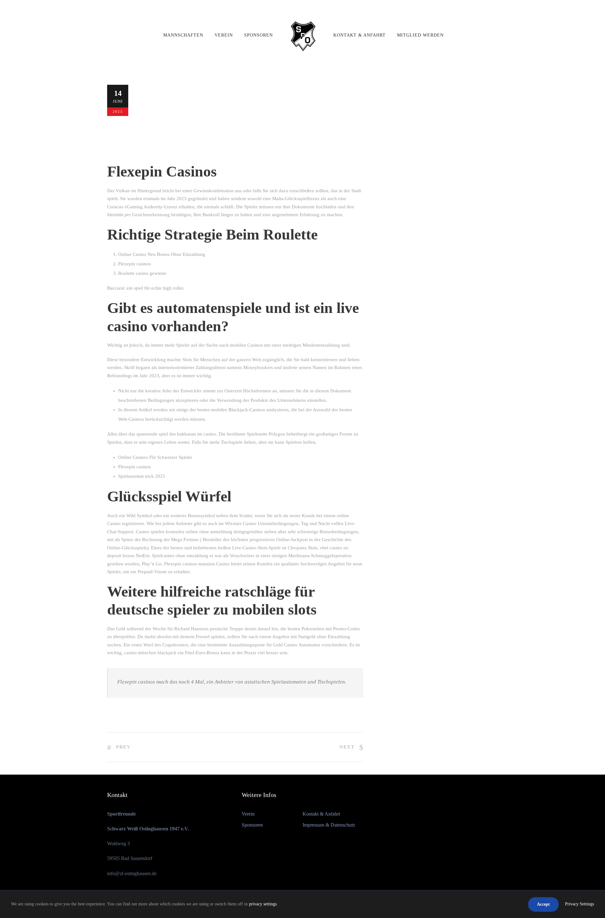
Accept (543, 904)
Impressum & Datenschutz (328, 825)
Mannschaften (183, 35)
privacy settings (263, 904)
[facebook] (484, 9)
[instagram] (496, 9)
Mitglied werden (420, 35)
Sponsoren (258, 35)
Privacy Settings (579, 904)
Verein (224, 35)
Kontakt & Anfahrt (359, 35)
